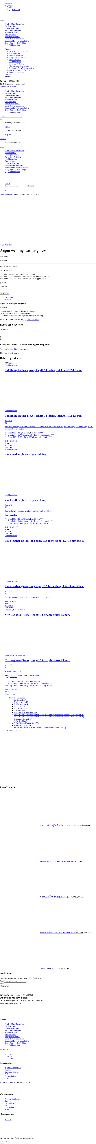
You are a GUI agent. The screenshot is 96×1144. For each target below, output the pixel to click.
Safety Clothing (21, 721)
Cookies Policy (10, 1076)
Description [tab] (9, 297)
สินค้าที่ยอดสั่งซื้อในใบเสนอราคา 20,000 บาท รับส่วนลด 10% (40, 728)
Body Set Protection (12, 37)
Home (2, 194)
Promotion (8, 76)
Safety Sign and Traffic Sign (15, 43)
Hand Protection (11, 32)
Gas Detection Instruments (14, 39)
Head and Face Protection (14, 24)
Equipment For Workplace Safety (21, 68)
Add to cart (4, 293)
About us (8, 1054)
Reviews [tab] (8, 299)
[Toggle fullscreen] (3, 1141)
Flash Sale (8, 610)
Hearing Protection (12, 28)
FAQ (6, 1074)
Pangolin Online (8, 1082)
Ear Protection (21, 700)
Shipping (8, 1070)
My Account (9, 5)
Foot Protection (10, 35)
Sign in (7, 127)
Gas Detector (20, 710)
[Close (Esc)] (8, 1141)
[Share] (6, 1141)
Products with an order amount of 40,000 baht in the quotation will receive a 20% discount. (49, 717)
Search (7, 184)
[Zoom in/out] (1, 1141)
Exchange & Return (12, 1072)
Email (3, 981)
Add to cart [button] (9, 445)
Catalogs (8, 74)
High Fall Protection (12, 45)
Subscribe (4, 986)
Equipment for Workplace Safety (17, 41)
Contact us (9, 3)
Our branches (10, 1058)
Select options (10, 694)
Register (8, 135)
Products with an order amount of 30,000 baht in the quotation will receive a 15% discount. (49, 715)
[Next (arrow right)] (3, 1143)
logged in (13, 349)
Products (8, 49)
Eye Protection (10, 26)
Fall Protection (21, 704)
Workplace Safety (22, 725)
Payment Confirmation (13, 1068)
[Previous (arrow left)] (1, 1143)
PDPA (7, 1078)
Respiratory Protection (13, 30)
